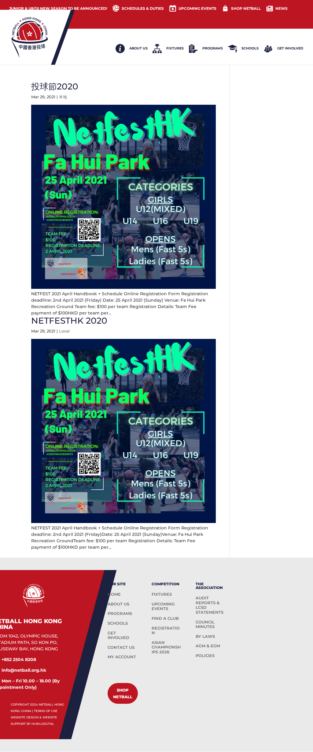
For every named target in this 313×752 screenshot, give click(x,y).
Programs (212, 48)
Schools (250, 48)
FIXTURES (162, 594)
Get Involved (290, 48)
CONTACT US (121, 647)
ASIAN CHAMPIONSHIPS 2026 (166, 647)
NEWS (281, 8)
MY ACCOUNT (122, 656)
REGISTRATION (166, 630)
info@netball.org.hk (24, 670)
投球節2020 (54, 86)
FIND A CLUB (165, 618)
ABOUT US (118, 603)
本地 (63, 96)
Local (64, 331)
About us (138, 48)
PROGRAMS (120, 613)
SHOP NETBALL (246, 8)
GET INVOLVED (118, 635)
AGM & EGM (208, 645)
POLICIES (205, 655)
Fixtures (175, 48)
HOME (114, 594)
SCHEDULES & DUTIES (143, 8)
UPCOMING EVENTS (197, 8)
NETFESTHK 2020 (69, 320)
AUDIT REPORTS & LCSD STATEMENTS (209, 605)
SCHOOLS (118, 623)
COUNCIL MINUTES (205, 624)
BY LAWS (205, 636)
